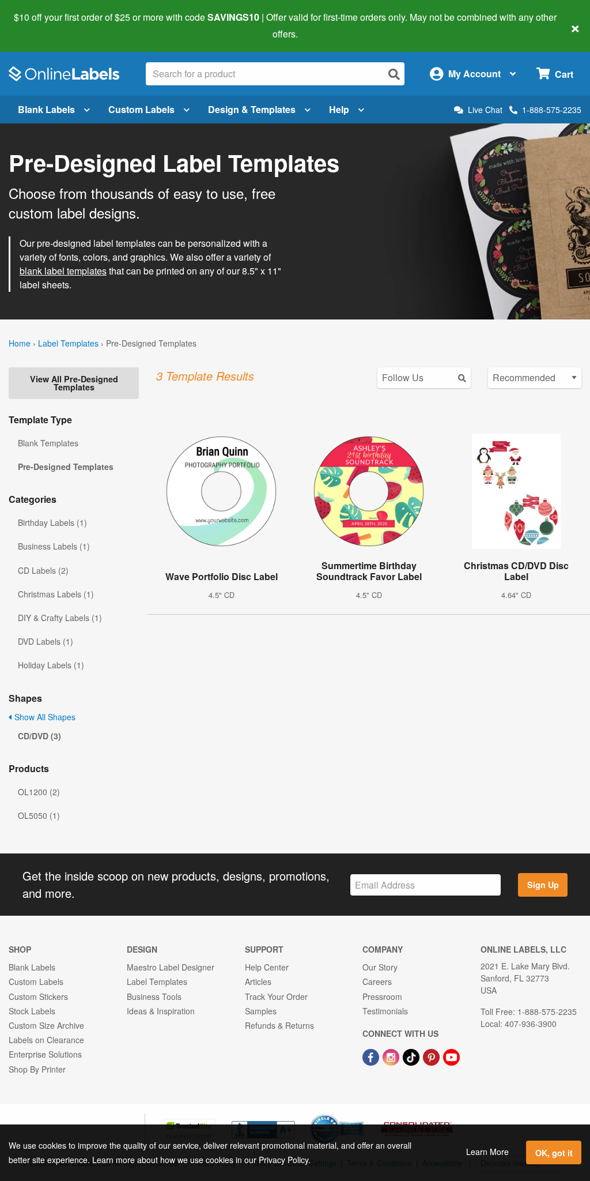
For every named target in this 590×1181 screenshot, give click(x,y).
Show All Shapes (43, 717)
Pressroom (382, 996)
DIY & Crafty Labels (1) (60, 617)
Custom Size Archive (46, 1025)
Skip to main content (42, 25)
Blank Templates (48, 443)
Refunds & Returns (279, 1025)
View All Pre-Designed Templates (74, 383)
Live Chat (485, 110)
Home (20, 343)
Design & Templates (252, 109)
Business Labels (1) (54, 546)
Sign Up (543, 884)
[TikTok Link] (412, 1056)
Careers (377, 981)
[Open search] (394, 74)
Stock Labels (32, 1011)
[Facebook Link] (371, 1056)
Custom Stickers (38, 996)
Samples (261, 1011)
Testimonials (385, 1011)
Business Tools (154, 996)
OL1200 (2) (39, 792)
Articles (258, 981)
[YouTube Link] (451, 1056)
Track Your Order (276, 996)
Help (339, 109)
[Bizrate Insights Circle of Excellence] (359, 1115)
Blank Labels (46, 109)
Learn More (487, 1151)
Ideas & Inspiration (161, 1011)
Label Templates (68, 343)
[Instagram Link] (392, 1056)
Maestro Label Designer (170, 967)
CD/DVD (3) (39, 736)
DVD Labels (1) (45, 641)
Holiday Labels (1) (51, 665)
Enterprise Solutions (45, 1054)
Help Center (267, 967)
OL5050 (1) (39, 815)
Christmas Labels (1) (56, 594)
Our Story (380, 967)
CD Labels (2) (43, 570)
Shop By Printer (37, 1069)
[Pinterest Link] (432, 1056)
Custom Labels (141, 109)
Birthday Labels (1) (52, 522)
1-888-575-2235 (551, 109)
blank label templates (63, 270)
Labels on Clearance (46, 1039)
